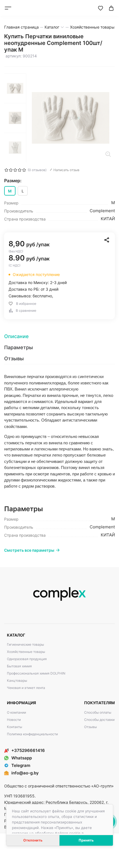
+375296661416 (28, 750)
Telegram (20, 765)
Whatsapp (21, 758)
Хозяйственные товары (26, 652)
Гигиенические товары (25, 644)
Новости (14, 720)
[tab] (59, 336)
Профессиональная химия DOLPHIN (36, 673)
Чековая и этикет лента (26, 688)
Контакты (14, 727)
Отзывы (90, 727)
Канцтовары (17, 680)
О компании (16, 712)
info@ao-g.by (25, 772)
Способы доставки (99, 720)
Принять (86, 840)
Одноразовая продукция (27, 659)
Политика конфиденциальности (32, 734)
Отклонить (32, 840)
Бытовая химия (19, 666)
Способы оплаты (97, 712)
